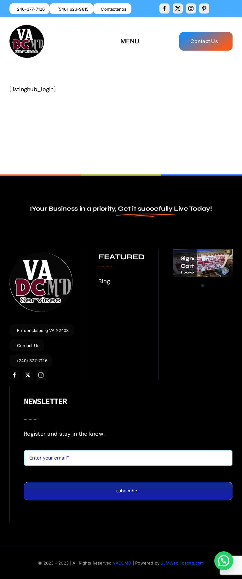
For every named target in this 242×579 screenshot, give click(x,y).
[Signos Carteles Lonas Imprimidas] (203, 263)
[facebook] (164, 8)
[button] (223, 560)
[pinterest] (204, 8)
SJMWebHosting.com (182, 562)
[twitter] (178, 8)
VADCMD (122, 562)
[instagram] (191, 8)
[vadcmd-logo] (26, 27)
